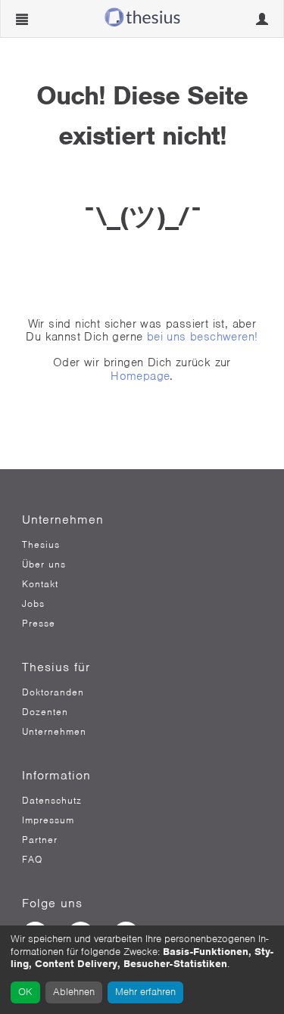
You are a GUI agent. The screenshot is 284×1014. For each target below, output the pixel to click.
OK (25, 991)
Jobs (33, 604)
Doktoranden (53, 692)
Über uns (44, 564)
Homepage (140, 376)
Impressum (48, 820)
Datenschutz (52, 801)
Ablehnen (74, 991)
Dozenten (45, 712)
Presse (38, 623)
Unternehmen (54, 732)
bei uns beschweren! (202, 336)
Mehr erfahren (145, 991)
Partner (40, 840)
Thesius (41, 545)
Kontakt (40, 584)
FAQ (32, 860)
